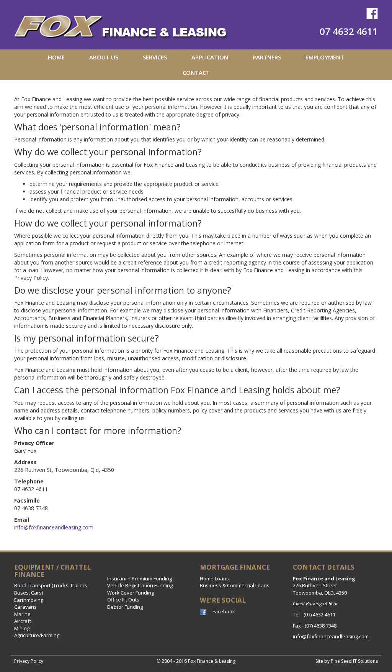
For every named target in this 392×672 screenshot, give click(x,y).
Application (209, 57)
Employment (324, 57)
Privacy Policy (28, 661)
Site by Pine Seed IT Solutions (346, 661)
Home (56, 57)
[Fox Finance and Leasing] (121, 24)
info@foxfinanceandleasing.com (53, 527)
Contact (196, 72)
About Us (103, 57)
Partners (267, 57)
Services (155, 57)
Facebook (223, 611)
